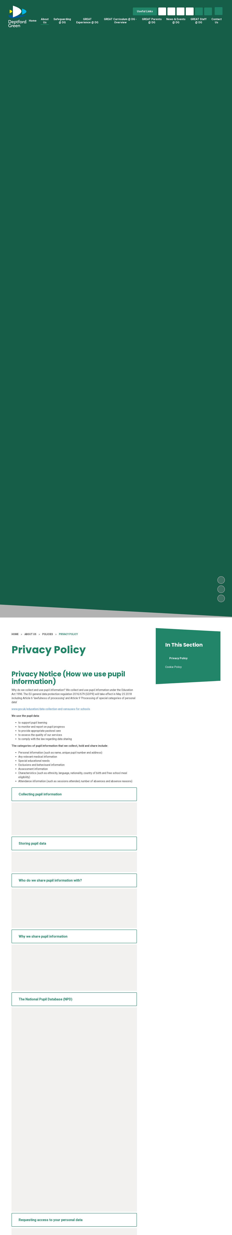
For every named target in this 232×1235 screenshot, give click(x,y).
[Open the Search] (199, 11)
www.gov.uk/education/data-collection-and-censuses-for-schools (51, 709)
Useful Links (145, 11)
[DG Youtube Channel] (190, 11)
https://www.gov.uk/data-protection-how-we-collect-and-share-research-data (64, 1175)
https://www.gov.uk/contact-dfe (55, 1201)
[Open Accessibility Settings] (208, 11)
